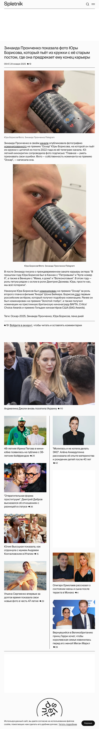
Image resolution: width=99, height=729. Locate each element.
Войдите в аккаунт (21, 325)
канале (44, 143)
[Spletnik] (13, 4)
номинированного (15, 146)
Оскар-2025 (18, 316)
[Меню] (93, 4)
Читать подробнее (68, 724)
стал (77, 294)
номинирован (47, 291)
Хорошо (88, 723)
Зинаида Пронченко (39, 316)
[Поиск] (87, 4)
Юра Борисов (61, 316)
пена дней (77, 316)
